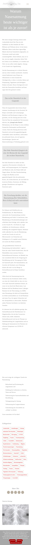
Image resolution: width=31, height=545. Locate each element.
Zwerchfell (15, 477)
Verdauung (20, 471)
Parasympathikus (16, 450)
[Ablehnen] (29, 537)
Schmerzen (15, 456)
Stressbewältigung (7, 462)
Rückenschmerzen (7, 453)
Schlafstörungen (7, 456)
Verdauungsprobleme (22, 474)
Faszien (12, 437)
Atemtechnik (6, 428)
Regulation (24, 450)
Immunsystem (19, 440)
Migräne (23, 443)
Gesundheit (11, 440)
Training (5, 468)
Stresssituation (6, 465)
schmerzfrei (23, 456)
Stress (24, 459)
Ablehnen (19, 540)
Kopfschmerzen (7, 443)
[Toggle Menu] (27, 4)
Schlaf (22, 453)
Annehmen (12, 540)
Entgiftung (5, 437)
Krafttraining (16, 443)
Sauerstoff (16, 453)
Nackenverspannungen (8, 447)
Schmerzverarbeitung (8, 459)
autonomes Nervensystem (9, 431)
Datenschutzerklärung (16, 542)
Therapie (22, 465)
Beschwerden (6, 434)
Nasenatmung (19, 447)
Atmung (22, 428)
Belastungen (20, 431)
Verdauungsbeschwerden (9, 474)
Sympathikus (15, 465)
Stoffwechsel (18, 459)
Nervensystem (6, 450)
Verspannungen (6, 477)
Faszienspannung (20, 437)
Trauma (11, 468)
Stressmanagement (18, 462)
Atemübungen (14, 428)
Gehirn (4, 440)
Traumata (17, 468)
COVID (21, 434)
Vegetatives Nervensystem (9, 471)
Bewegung (14, 434)
